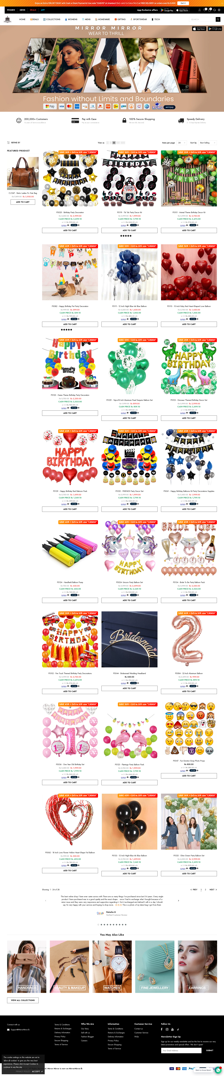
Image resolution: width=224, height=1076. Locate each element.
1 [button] (98, 924)
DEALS (33, 10)
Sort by (193, 142)
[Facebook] (161, 1029)
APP (43, 10)
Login (199, 11)
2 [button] (101, 924)
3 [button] (104, 924)
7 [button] (116, 924)
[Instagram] (167, 1029)
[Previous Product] (9, 170)
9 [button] (122, 924)
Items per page (168, 142)
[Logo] (8, 19)
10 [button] (125, 924)
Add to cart (23, 202)
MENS (22, 10)
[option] (22, 181)
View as (101, 142)
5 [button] (110, 924)
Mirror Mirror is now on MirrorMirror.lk (64, 1068)
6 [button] (113, 924)
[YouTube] (172, 1029)
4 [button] (107, 924)
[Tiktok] (178, 1029)
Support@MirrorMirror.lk (20, 1029)
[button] (126, 235)
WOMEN (11, 10)
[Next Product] (36, 170)
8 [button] (119, 924)
